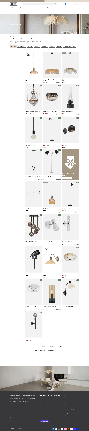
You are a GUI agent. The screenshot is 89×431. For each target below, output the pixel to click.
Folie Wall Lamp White (47, 241)
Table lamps (52, 46)
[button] (78, 4)
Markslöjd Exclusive (42, 399)
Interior (55, 403)
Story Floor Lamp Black (48, 144)
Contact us (66, 415)
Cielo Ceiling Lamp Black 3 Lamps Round (33, 176)
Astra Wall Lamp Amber (48, 273)
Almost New (41, 397)
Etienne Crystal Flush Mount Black (50, 111)
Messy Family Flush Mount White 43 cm (70, 273)
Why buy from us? (42, 403)
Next (77, 46)
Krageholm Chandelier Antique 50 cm (33, 111)
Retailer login (66, 411)
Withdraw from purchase (68, 405)
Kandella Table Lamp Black (67, 111)
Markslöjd (21, 428)
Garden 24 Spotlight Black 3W (31, 273)
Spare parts (56, 405)
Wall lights (59, 46)
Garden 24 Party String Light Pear (32, 208)
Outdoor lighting (57, 399)
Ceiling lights (30, 46)
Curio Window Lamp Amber (30, 79)
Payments (66, 399)
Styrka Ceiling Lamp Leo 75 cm (68, 79)
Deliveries (66, 401)
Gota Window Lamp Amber (48, 208)
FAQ (64, 397)
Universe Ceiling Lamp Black (31, 241)
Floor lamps (37, 46)
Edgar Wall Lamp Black (66, 144)
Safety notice (66, 413)
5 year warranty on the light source (70, 409)
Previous (9, 46)
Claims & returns (67, 403)
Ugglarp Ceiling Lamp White (30, 306)
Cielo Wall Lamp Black (29, 338)
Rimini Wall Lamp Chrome (67, 241)
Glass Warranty (41, 401)
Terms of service (34, 428)
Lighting (55, 397)
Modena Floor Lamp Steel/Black (49, 176)
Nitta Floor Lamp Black (66, 208)
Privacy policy (66, 407)
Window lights (44, 46)
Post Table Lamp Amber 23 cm (49, 306)
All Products (15, 36)
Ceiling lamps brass (67, 46)
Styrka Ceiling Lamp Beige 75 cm (50, 79)
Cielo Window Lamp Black (30, 144)
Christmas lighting (21, 46)
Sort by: (67, 50)
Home (11, 36)
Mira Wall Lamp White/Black (67, 306)
